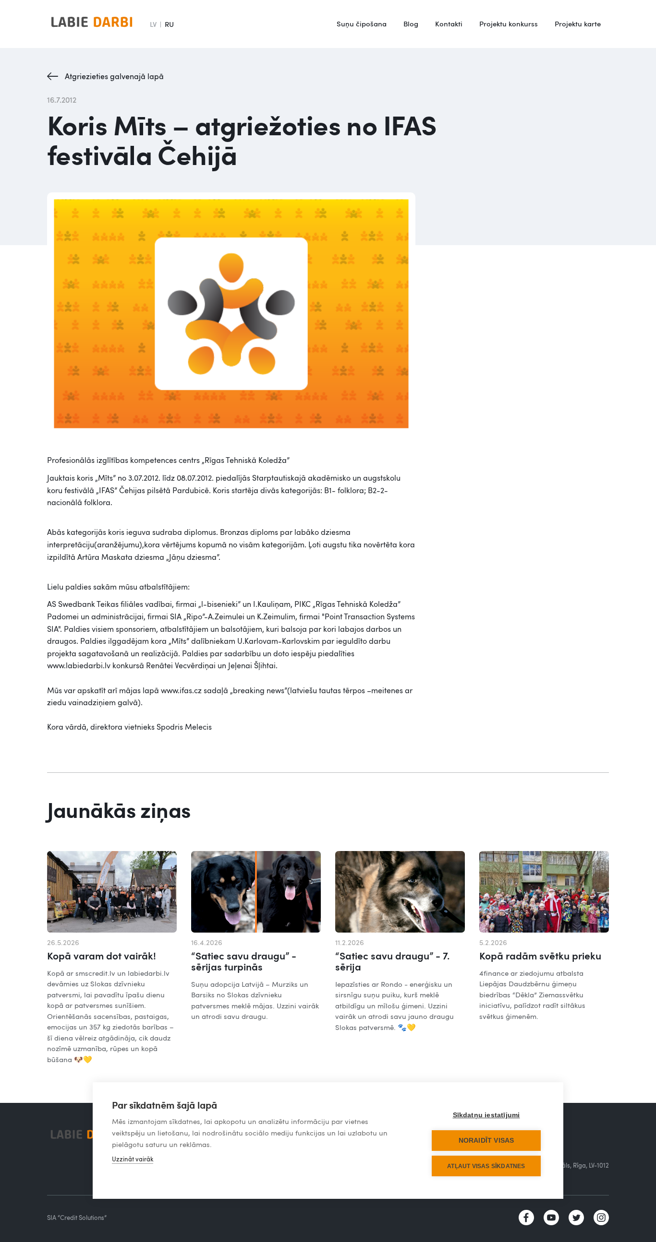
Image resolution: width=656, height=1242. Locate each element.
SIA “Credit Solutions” (77, 1217)
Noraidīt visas (486, 1140)
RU (169, 24)
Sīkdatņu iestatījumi (486, 1115)
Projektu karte (578, 23)
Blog (410, 23)
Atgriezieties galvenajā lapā (114, 76)
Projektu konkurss (508, 23)
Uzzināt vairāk (132, 1159)
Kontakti (448, 23)
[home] (91, 24)
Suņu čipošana (362, 23)
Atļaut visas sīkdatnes (486, 1166)
